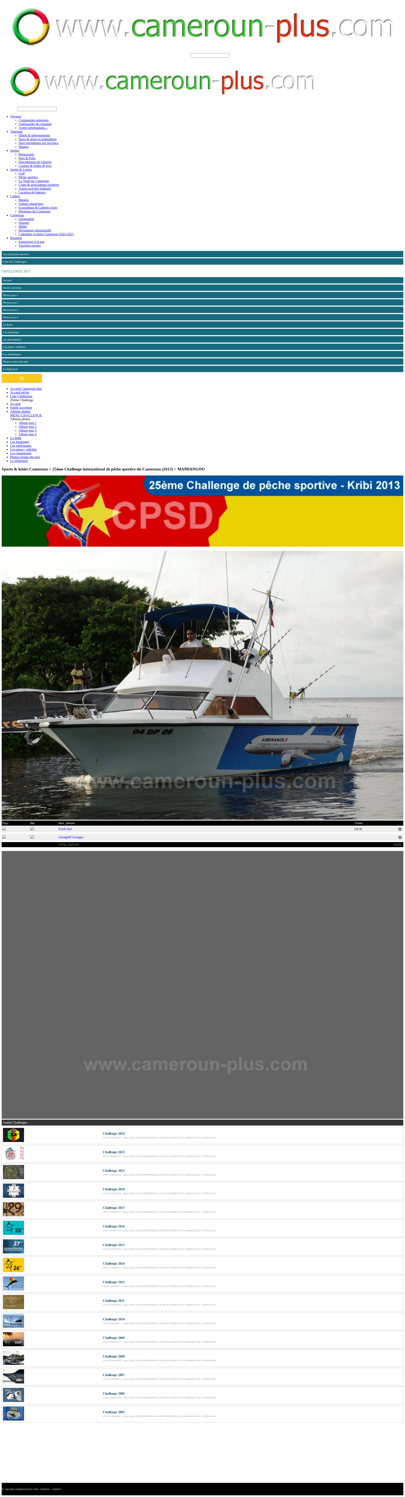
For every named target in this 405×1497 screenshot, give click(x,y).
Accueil (15, 404)
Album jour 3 (27, 430)
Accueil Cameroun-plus (26, 388)
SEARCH (182, 55)
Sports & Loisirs (21, 169)
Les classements (20, 453)
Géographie (26, 219)
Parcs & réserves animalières (38, 139)
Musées (24, 147)
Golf (22, 173)
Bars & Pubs (27, 158)
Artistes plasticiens (31, 204)
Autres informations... (33, 128)
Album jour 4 (27, 434)
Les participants (20, 445)
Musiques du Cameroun (34, 211)
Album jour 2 (27, 426)
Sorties (14, 150)
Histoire (24, 223)
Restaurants (26, 154)
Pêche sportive (28, 177)
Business (16, 238)
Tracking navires (30, 245)
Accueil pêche (19, 392)
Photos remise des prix (25, 457)
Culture (15, 196)
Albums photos (20, 411)
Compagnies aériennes (34, 120)
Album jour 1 (27, 423)
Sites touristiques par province (38, 143)
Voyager (15, 116)
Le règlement (19, 461)
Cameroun (17, 215)
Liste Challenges (21, 396)
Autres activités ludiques (35, 188)
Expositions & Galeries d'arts (38, 207)
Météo (23, 226)
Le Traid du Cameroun (34, 181)
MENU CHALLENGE (26, 415)
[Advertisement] (128, 1453)
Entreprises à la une (32, 242)
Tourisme (16, 131)
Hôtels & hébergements (34, 135)
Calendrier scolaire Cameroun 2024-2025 (46, 234)
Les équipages (19, 442)
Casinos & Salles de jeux (35, 166)
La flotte (15, 438)
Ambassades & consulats (35, 124)
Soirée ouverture (21, 407)
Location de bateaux (32, 192)
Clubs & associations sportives (39, 185)
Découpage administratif (35, 230)
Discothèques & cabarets (35, 162)
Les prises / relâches (23, 449)
